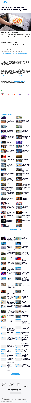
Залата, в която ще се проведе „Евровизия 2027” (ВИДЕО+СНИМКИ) (10, 142)
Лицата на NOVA (11, 383)
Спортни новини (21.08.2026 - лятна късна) (10, 243)
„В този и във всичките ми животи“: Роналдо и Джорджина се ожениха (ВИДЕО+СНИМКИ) (10, 146)
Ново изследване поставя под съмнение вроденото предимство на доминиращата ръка (26, 216)
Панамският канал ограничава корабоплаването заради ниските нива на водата (25, 279)
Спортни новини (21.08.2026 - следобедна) (10, 350)
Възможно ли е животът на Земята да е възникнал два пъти (10, 126)
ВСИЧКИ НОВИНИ (15, 374)
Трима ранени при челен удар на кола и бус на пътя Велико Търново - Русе (25, 254)
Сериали (18, 384)
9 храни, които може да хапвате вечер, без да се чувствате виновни (12, 75)
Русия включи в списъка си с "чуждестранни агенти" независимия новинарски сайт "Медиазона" (25, 259)
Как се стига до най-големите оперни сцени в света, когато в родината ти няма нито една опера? (26, 184)
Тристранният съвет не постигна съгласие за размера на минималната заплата (11, 316)
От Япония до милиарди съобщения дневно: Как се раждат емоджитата (26, 164)
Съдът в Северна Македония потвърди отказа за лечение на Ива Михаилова (25, 366)
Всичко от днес (4, 383)
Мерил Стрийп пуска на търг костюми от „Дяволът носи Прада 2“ (10, 156)
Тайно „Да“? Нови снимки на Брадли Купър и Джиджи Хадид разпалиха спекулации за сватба (10, 174)
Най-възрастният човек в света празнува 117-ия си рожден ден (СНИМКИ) (11, 333)
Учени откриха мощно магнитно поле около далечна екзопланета (9, 220)
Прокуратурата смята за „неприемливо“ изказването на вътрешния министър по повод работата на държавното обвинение (11, 367)
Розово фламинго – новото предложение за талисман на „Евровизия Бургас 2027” (10, 117)
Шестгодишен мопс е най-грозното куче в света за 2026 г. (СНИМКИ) (26, 121)
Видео (2, 385)
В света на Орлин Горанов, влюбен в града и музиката (26, 224)
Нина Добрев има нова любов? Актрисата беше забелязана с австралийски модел (10, 216)
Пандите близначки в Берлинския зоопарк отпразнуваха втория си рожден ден (11, 258)
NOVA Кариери (26, 385)
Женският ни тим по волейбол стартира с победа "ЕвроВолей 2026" (11, 263)
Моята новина (4, 384)
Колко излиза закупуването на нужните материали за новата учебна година (11, 302)
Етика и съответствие (19, 399)
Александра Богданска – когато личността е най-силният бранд (10, 207)
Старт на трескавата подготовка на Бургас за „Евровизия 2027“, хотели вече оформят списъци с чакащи (10, 132)
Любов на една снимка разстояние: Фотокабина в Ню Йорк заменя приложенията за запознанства (26, 137)
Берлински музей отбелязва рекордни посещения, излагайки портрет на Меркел (10, 225)
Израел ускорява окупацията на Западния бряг (24, 297)
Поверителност (6, 399)
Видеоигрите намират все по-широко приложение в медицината (11, 273)
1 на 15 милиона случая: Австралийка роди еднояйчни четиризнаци (25, 203)
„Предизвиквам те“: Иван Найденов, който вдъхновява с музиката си (10, 203)
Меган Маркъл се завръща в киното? (25, 238)
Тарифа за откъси (17, 398)
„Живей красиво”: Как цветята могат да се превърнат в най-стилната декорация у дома (26, 160)
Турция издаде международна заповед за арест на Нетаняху (10, 355)
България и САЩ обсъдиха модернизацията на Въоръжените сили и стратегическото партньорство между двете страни (11, 286)
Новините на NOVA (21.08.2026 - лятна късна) (24, 243)
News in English (26, 386)
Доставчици (21, 398)
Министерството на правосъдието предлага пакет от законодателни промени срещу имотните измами (11, 360)
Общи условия (27, 398)
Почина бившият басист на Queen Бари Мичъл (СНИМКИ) (11, 338)
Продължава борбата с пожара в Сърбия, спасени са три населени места (25, 355)
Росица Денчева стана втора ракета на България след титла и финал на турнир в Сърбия (10, 121)
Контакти (24, 398)
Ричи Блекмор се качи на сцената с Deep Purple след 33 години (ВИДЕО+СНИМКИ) (10, 136)
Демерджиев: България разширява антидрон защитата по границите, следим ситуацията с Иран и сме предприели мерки (11, 328)
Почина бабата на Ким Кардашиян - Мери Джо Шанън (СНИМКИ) (25, 212)
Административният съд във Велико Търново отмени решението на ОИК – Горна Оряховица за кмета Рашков (25, 334)
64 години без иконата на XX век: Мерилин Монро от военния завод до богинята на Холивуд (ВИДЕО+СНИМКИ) (26, 174)
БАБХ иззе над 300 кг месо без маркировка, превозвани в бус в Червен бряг (25, 316)
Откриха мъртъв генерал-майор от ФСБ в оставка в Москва (25, 359)
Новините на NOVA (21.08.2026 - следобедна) (24, 350)
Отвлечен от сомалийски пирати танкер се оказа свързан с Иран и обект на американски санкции (11, 248)
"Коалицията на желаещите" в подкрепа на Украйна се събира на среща (25, 327)
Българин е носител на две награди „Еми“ (26, 207)
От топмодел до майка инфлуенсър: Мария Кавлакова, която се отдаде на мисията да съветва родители (9, 179)
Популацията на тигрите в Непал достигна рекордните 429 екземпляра (26, 193)
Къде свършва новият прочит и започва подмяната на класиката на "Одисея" (10, 212)
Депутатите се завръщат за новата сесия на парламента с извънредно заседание (25, 284)
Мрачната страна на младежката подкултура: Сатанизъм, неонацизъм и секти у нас (11, 292)
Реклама (3, 398)
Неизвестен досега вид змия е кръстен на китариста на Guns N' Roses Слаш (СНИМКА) (11, 239)
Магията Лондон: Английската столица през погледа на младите (26, 150)
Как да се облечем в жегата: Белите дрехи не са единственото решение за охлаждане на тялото (10, 165)
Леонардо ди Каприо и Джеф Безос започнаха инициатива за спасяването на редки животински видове (26, 170)
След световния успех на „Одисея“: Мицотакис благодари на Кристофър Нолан (10, 198)
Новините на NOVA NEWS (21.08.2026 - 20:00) (24, 268)
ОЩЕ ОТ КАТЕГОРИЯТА (15, 229)
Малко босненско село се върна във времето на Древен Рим (25, 178)
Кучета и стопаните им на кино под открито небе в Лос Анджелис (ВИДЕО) (10, 169)
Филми (18, 385)
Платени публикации (24, 399)
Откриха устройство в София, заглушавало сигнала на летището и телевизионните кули (25, 306)
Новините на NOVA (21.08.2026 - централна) (10, 278)
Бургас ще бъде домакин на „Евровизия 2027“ (26, 141)
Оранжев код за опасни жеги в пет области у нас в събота (11, 320)
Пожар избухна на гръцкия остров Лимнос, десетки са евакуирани (25, 247)
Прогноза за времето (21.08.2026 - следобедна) (25, 346)
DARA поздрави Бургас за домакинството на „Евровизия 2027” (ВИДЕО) (25, 131)
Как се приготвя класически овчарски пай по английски (10, 183)
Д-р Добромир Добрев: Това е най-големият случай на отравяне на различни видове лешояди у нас (25, 274)
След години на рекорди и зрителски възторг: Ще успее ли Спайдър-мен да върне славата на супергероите (10, 189)
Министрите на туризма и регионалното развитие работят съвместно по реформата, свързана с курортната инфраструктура (25, 340)
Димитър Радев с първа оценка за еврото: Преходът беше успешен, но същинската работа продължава (25, 321)
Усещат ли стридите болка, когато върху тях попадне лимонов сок (26, 117)
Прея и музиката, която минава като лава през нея (26, 220)
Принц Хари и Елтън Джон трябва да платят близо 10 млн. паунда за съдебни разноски (10, 269)
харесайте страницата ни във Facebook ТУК (13, 84)
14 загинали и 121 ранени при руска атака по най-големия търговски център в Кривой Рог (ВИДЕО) (11, 312)
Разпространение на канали (12, 398)
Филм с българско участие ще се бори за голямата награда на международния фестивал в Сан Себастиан (26, 188)
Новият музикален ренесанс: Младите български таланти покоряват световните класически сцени (25, 198)
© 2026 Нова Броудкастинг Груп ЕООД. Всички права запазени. (7, 401)
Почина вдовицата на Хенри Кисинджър (11, 253)
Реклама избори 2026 (6, 398)
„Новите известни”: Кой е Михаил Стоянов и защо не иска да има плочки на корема (26, 146)
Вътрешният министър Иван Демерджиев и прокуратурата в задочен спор (11, 297)
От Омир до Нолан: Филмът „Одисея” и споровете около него (26, 156)
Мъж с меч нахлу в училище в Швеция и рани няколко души (10, 346)
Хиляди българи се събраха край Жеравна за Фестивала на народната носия (25, 291)
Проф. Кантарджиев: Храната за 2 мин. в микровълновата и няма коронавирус (14, 53)
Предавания (18, 383)
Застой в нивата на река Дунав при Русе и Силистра (25, 301)
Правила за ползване (14, 399)
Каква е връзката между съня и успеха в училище (10, 160)
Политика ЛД (9, 399)
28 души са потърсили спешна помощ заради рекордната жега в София (25, 311)
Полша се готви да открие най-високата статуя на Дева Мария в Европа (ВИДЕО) (10, 193)
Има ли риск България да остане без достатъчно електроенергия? (11, 306)
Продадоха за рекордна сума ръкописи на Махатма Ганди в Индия (25, 263)
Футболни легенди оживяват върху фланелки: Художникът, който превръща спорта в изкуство (10, 151)
